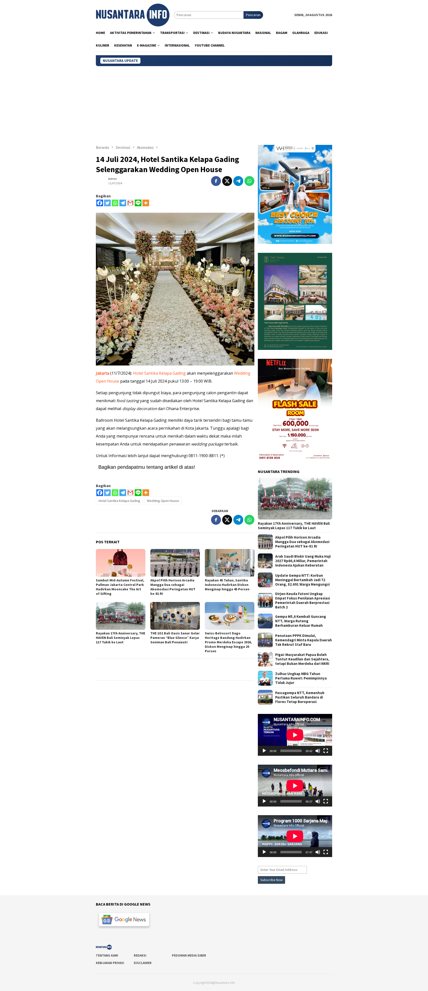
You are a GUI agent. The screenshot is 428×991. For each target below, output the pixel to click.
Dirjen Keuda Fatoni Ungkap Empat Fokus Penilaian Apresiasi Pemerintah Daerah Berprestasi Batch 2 (302, 600)
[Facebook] (99, 203)
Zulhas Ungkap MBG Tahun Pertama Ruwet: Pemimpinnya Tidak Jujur (301, 678)
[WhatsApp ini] (249, 181)
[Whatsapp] (115, 203)
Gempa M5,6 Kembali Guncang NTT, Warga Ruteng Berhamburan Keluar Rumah (300, 621)
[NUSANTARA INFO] (132, 14)
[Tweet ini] (227, 181)
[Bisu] (317, 750)
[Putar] (264, 750)
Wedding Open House (163, 500)
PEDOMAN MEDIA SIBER (189, 955)
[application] (295, 735)
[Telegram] (122, 203)
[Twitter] (107, 203)
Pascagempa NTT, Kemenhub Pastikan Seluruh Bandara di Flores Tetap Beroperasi (299, 697)
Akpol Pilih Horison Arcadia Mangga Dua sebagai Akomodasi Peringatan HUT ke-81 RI (172, 587)
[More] (145, 203)
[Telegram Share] (238, 181)
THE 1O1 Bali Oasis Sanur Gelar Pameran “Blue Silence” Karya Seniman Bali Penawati (175, 637)
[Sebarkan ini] (216, 181)
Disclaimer (143, 963)
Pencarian (253, 15)
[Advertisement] (214, 103)
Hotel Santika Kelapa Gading (159, 373)
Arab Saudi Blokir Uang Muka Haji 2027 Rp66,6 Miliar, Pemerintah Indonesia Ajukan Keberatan (303, 561)
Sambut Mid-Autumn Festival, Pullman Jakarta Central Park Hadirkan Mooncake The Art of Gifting (120, 587)
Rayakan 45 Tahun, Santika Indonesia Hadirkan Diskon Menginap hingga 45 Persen (227, 584)
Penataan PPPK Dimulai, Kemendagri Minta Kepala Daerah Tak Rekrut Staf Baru (303, 640)
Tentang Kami (107, 955)
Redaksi (140, 955)
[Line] (138, 203)
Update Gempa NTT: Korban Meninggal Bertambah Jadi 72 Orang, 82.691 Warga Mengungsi (302, 580)
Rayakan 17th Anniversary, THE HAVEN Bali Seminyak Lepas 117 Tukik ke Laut (120, 637)
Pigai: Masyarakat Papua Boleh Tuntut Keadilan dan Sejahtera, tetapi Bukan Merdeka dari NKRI (302, 659)
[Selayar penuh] (325, 750)
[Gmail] (130, 203)
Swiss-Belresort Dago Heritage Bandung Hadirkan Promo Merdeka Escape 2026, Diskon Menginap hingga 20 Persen (228, 642)
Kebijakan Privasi (110, 963)
